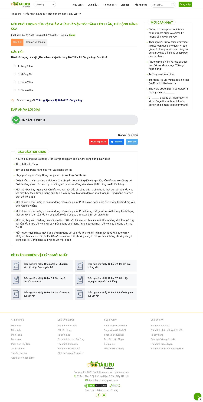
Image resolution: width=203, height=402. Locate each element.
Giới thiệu (90, 390)
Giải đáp (125, 4)
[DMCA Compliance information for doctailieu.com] (114, 386)
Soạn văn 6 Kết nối (114, 334)
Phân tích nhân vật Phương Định (167, 348)
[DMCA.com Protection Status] (95, 386)
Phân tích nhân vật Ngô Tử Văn (167, 330)
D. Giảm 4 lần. (25, 90)
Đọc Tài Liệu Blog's (114, 339)
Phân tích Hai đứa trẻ (69, 348)
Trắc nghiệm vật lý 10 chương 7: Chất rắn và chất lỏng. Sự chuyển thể (46, 266)
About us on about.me (23, 357)
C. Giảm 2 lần (25, 82)
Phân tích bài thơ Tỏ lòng (71, 339)
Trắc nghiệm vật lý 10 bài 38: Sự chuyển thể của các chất (45, 280)
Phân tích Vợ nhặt (160, 325)
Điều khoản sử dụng (107, 390)
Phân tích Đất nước (68, 344)
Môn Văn (16, 325)
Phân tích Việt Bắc (67, 325)
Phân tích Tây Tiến (20, 344)
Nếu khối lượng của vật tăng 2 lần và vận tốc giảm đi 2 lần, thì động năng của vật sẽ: (63, 158)
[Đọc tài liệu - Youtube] (104, 395)
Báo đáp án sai (99, 142)
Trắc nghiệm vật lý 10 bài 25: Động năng (59, 100)
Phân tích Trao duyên (162, 344)
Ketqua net (109, 344)
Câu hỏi (17, 42)
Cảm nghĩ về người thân (163, 339)
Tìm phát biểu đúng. (27, 164)
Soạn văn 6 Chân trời (115, 330)
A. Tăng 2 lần (25, 66)
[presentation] (30, 181)
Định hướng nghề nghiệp (70, 353)
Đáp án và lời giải (36, 42)
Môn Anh (16, 330)
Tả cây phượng (19, 353)
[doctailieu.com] (101, 365)
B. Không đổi (25, 74)
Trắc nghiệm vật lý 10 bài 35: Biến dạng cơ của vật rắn (110, 294)
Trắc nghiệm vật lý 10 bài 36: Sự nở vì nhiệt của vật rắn (47, 294)
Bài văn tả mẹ (65, 330)
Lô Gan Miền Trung (114, 348)
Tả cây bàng (157, 334)
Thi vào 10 (109, 4)
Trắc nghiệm (140, 4)
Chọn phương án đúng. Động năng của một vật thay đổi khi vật (51, 175)
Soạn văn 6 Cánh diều (115, 325)
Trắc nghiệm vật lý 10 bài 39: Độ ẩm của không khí (109, 266)
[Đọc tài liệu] (98, 395)
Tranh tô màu (18, 348)
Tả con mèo (64, 334)
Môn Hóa (16, 339)
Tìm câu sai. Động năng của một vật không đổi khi (44, 169)
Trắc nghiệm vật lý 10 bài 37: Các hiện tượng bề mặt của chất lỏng (108, 280)
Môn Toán (16, 334)
